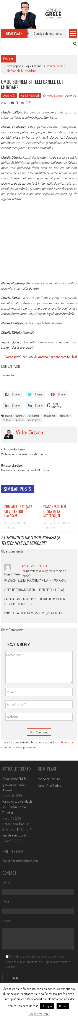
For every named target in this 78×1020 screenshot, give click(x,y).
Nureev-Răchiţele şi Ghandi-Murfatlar (25, 470)
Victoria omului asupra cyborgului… (24, 454)
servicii (19, 419)
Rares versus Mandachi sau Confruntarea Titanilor (17, 807)
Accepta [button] (47, 1006)
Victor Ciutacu (54, 95)
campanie (49, 415)
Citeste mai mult (39, 1014)
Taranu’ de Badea (49, 785)
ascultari (34, 415)
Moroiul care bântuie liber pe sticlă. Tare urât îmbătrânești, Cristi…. (17, 829)
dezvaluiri (65, 415)
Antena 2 (37, 66)
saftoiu (7, 419)
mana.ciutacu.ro (49, 779)
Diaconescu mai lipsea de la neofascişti (54, 511)
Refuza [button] (63, 1006)
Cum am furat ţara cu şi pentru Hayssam (18, 511)
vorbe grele (34, 419)
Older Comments (12, 551)
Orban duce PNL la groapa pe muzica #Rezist (14, 784)
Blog (26, 66)
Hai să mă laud (30, 95)
